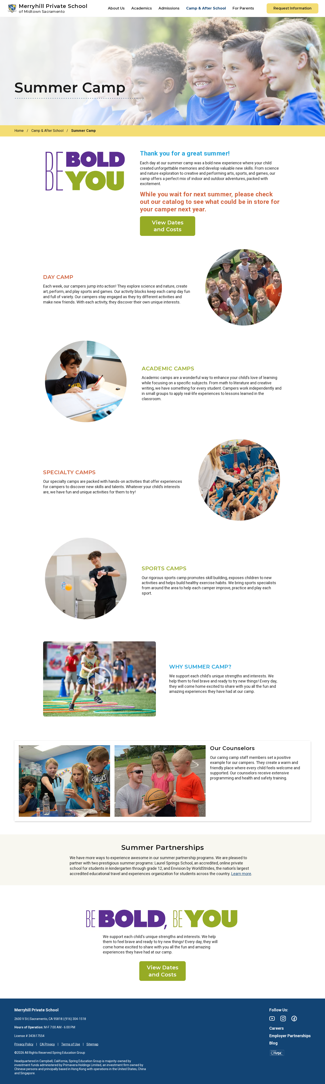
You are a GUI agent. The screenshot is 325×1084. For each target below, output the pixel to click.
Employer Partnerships (290, 1035)
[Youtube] (272, 1018)
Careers (276, 1028)
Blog (273, 1043)
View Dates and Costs (168, 226)
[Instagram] (283, 1018)
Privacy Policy (23, 1044)
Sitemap (92, 1044)
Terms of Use (70, 1044)
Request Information (292, 8)
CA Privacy (47, 1044)
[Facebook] (294, 1018)
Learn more (241, 873)
